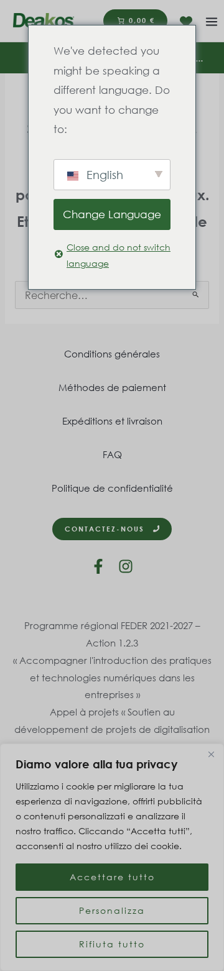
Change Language (112, 214)
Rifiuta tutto (112, 944)
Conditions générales (112, 353)
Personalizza (112, 910)
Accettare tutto (112, 877)
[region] (112, 857)
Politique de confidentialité (112, 488)
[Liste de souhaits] (186, 22)
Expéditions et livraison (112, 420)
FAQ (112, 454)
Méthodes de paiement (112, 387)
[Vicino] (210, 754)
